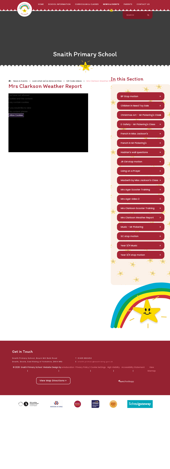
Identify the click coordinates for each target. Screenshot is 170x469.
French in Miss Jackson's (134, 133)
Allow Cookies (16, 115)
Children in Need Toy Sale (135, 105)
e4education (68, 367)
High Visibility (113, 367)
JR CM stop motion (131, 161)
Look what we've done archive (47, 81)
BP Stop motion (129, 96)
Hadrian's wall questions (134, 152)
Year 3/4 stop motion (133, 254)
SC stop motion (129, 236)
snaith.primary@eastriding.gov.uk (95, 361)
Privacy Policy (82, 367)
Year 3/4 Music (129, 245)
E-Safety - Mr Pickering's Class (138, 124)
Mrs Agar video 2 (130, 198)
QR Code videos (74, 81)
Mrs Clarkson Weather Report (101, 81)
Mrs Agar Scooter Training (135, 189)
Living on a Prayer (130, 170)
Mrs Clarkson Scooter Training (137, 208)
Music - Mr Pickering (132, 226)
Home (9, 77)
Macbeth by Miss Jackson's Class (139, 180)
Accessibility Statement (133, 367)
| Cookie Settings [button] (97, 367)
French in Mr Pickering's (133, 142)
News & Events (20, 81)
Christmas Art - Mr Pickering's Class (141, 115)
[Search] (148, 15)
